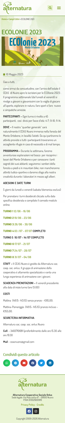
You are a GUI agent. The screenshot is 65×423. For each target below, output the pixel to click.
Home (4, 19)
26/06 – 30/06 (17, 224)
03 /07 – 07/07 (17, 231)
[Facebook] (29, 411)
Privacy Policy (28, 404)
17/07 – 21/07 (16, 244)
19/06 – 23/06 (17, 217)
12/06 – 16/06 (16, 211)
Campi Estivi (14, 19)
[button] (59, 8)
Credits (40, 404)
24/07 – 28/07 (17, 250)
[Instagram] (36, 411)
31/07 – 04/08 (17, 257)
